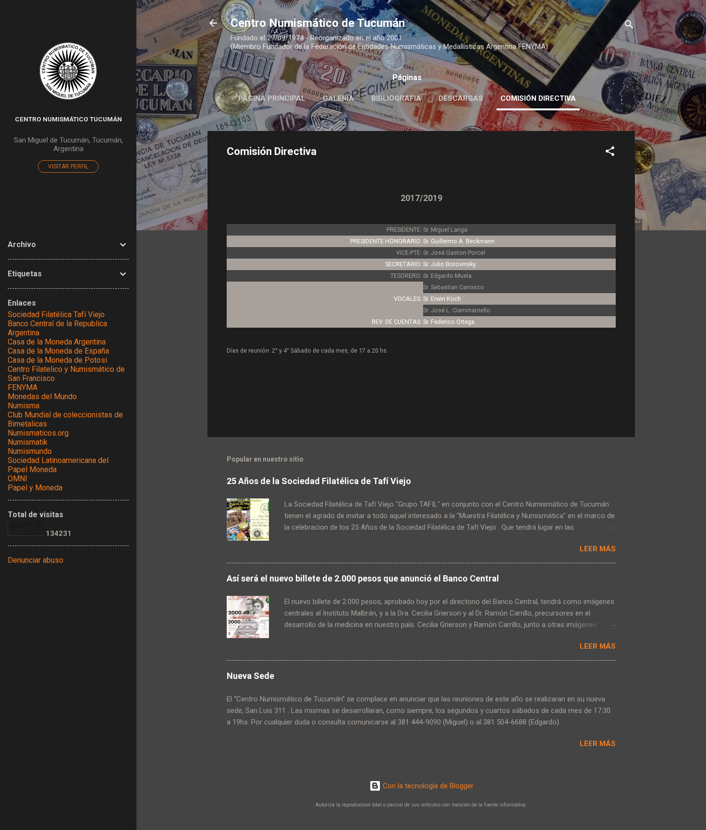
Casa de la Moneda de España (58, 351)
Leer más (598, 549)
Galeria (338, 98)
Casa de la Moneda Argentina (57, 341)
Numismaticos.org (38, 433)
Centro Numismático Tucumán (68, 119)
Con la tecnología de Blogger (427, 786)
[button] (610, 152)
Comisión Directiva (538, 98)
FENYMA (22, 387)
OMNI (17, 478)
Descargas (460, 98)
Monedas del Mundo (42, 396)
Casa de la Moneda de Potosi (57, 360)
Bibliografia (396, 98)
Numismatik (28, 442)
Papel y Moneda (35, 487)
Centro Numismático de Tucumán (318, 23)
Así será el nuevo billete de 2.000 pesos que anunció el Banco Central (363, 578)
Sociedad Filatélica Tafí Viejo (56, 314)
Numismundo (30, 451)
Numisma (23, 405)
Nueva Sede (250, 676)
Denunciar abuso (35, 560)
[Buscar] (629, 26)
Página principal (271, 98)
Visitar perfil (68, 166)
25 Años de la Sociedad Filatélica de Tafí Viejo (319, 481)
